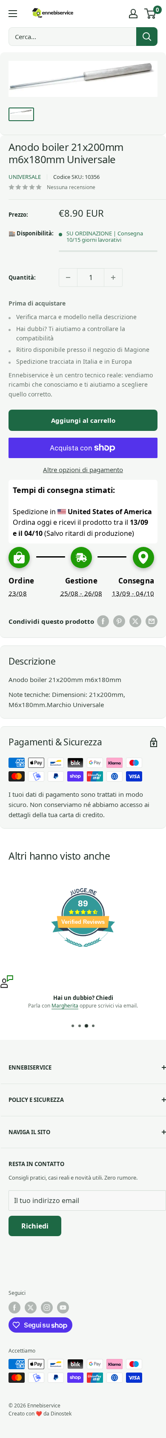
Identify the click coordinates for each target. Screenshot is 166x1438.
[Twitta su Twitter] (135, 621)
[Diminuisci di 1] (68, 277)
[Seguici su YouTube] (63, 1307)
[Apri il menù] (13, 13)
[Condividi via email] (151, 621)
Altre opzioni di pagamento (83, 469)
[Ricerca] (146, 36)
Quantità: (22, 277)
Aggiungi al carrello (83, 420)
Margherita (65, 1005)
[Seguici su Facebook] (14, 1307)
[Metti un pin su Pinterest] (119, 621)
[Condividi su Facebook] (103, 621)
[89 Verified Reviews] (83, 951)
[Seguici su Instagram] (47, 1307)
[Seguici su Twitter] (31, 1307)
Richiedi (35, 1226)
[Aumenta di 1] (113, 277)
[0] (150, 13)
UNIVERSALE (25, 177)
